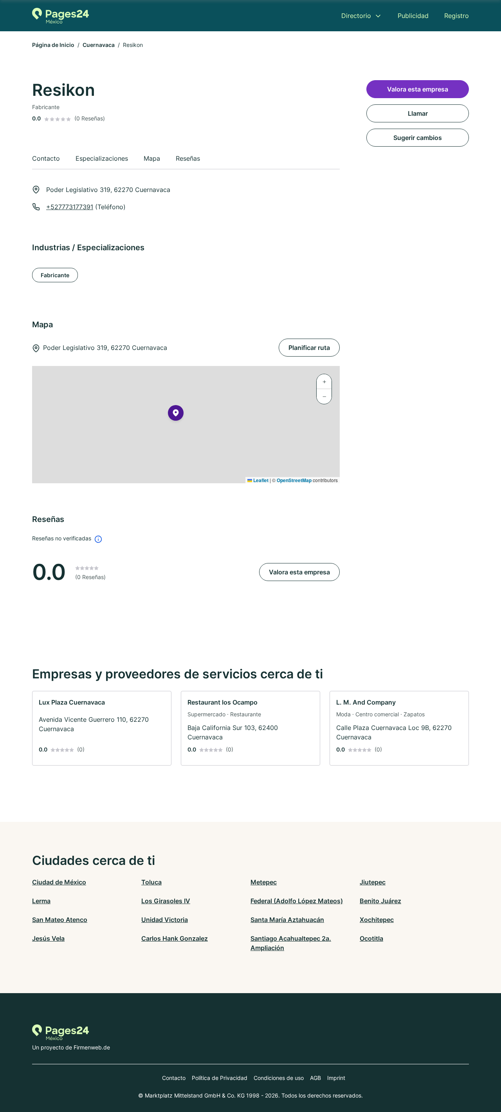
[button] (176, 414)
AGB (315, 1077)
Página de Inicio (53, 44)
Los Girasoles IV (165, 901)
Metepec (263, 882)
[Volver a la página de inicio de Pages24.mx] (60, 15)
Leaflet (260, 480)
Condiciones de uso (279, 1077)
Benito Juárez (380, 901)
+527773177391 (69, 207)
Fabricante (55, 275)
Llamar (418, 113)
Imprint (336, 1077)
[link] (101, 728)
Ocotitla (371, 938)
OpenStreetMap (294, 480)
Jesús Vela (48, 938)
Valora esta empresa (299, 572)
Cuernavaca (99, 44)
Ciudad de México (59, 882)
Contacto (174, 1077)
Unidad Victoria (164, 920)
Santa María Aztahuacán (287, 920)
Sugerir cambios (417, 138)
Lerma (41, 901)
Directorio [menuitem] (356, 16)
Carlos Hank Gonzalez (174, 938)
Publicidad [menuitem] (413, 16)
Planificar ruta (309, 348)
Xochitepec (377, 920)
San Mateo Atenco (59, 920)
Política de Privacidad (219, 1077)
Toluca (151, 882)
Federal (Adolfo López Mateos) (296, 901)
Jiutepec (373, 882)
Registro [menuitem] (456, 16)
